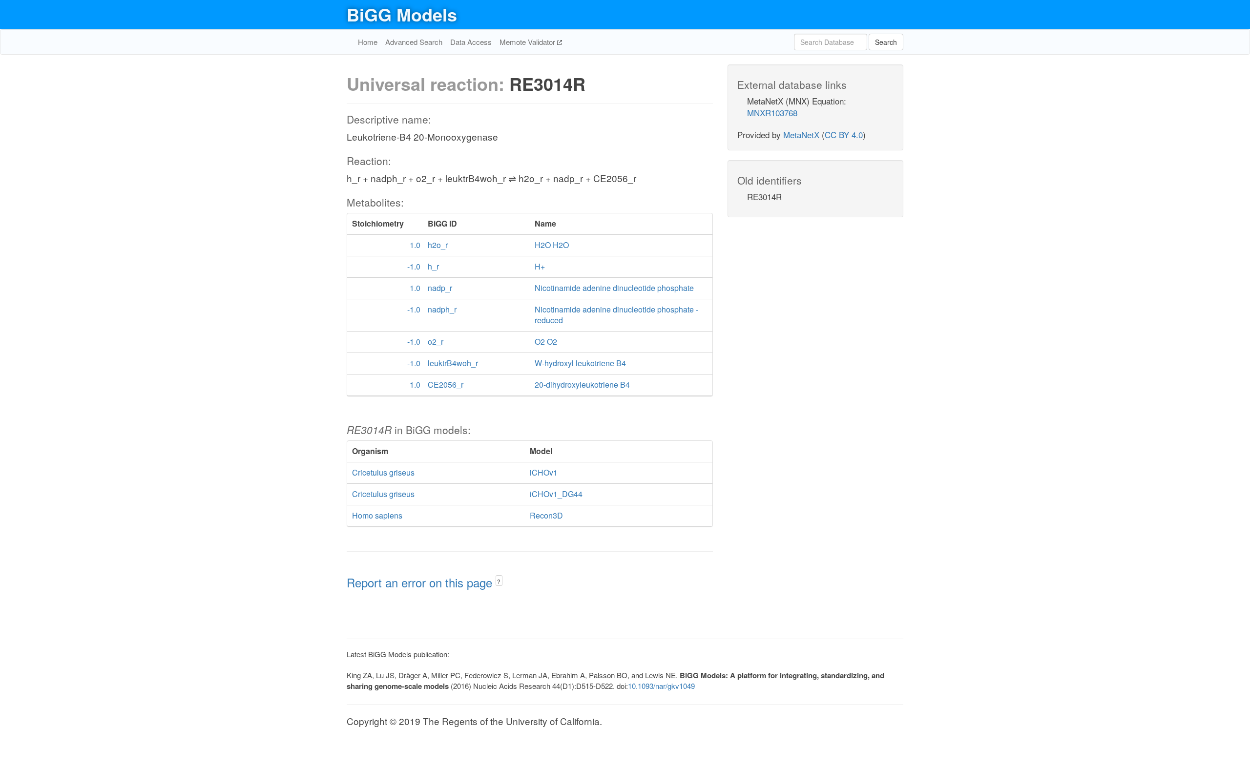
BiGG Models (402, 14)
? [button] (498, 581)
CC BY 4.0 (844, 134)
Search (886, 42)
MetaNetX (801, 134)
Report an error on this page (421, 582)
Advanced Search (413, 42)
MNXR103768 (772, 112)
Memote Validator (528, 42)
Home (367, 42)
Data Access (471, 42)
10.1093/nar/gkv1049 (661, 686)
